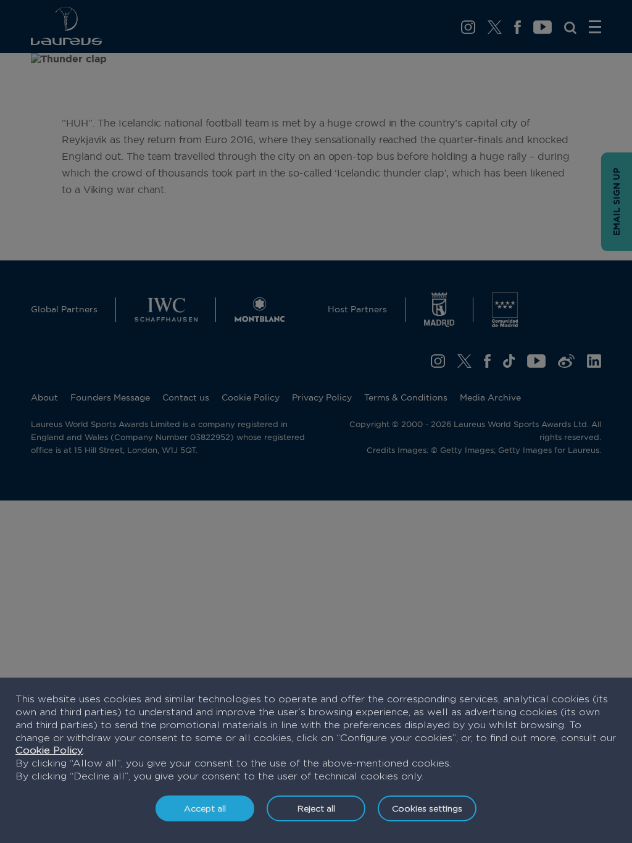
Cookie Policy (49, 750)
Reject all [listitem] (316, 808)
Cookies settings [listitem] (427, 808)
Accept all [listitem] (205, 808)
